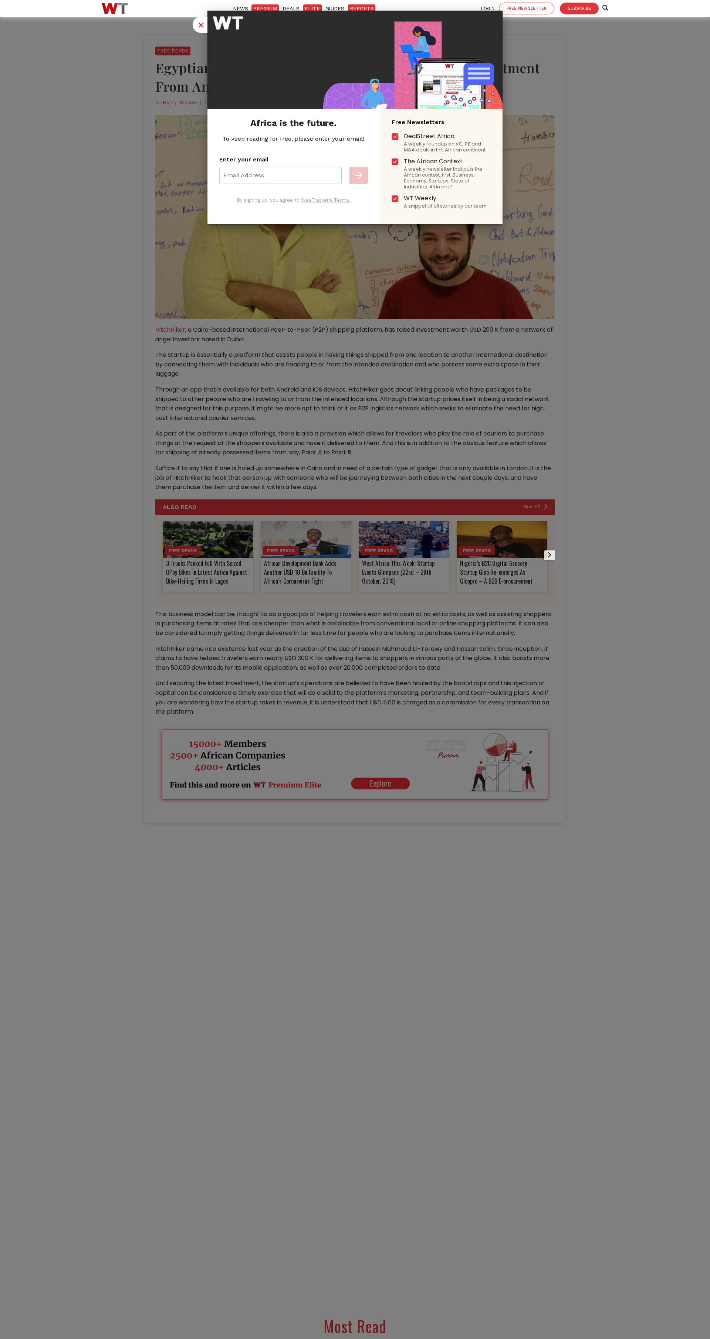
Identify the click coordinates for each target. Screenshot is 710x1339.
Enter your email (243, 159)
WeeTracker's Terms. (326, 200)
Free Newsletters (418, 122)
